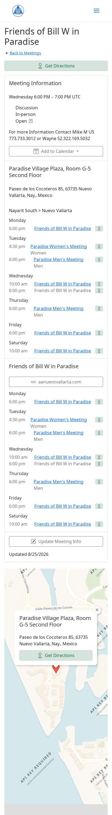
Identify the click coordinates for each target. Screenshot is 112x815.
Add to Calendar (57, 151)
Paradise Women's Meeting (58, 246)
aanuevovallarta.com (59, 382)
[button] (56, 668)
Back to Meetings (25, 52)
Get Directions (60, 66)
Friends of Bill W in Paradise (62, 228)
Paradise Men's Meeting (58, 259)
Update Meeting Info (59, 541)
